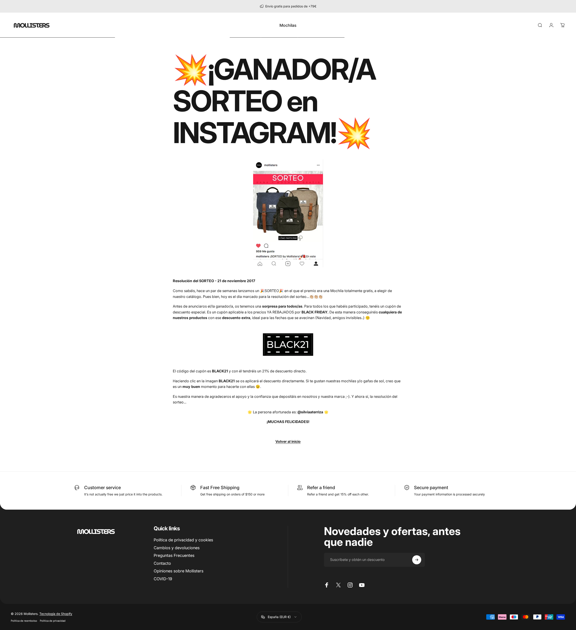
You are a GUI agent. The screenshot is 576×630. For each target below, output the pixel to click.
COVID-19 (163, 578)
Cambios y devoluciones (177, 547)
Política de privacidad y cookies (183, 540)
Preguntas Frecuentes (174, 555)
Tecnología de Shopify (55, 614)
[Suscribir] (416, 559)
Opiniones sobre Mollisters (178, 571)
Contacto (162, 563)
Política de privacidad (52, 620)
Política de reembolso (24, 620)
